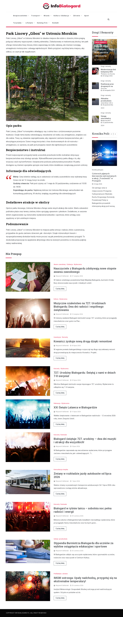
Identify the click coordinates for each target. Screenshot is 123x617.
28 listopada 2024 (108, 90)
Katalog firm (42, 23)
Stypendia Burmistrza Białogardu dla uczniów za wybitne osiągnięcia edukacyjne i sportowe (83, 545)
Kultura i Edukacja (61, 16)
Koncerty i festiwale (60, 435)
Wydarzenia (78, 264)
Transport (35, 16)
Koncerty (57, 368)
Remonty (65, 337)
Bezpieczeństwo (20, 16)
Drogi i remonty (100, 42)
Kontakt (55, 23)
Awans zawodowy (60, 264)
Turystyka (17, 23)
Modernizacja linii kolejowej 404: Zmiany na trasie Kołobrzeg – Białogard (108, 74)
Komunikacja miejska (61, 469)
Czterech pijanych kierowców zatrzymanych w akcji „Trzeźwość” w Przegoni (104, 177)
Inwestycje (57, 337)
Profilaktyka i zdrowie (61, 574)
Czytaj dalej (60, 289)
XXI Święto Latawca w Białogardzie (75, 407)
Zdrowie (76, 16)
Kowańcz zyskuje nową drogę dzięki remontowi (83, 341)
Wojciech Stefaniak (62, 276)
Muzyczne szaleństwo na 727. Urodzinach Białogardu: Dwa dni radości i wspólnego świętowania (80, 307)
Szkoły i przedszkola (60, 539)
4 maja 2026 (98, 184)
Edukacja (70, 264)
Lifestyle (29, 23)
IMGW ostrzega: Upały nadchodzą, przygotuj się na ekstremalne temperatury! (85, 579)
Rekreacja (57, 403)
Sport (86, 16)
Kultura (56, 299)
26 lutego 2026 (108, 76)
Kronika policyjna (97, 170)
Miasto (46, 16)
